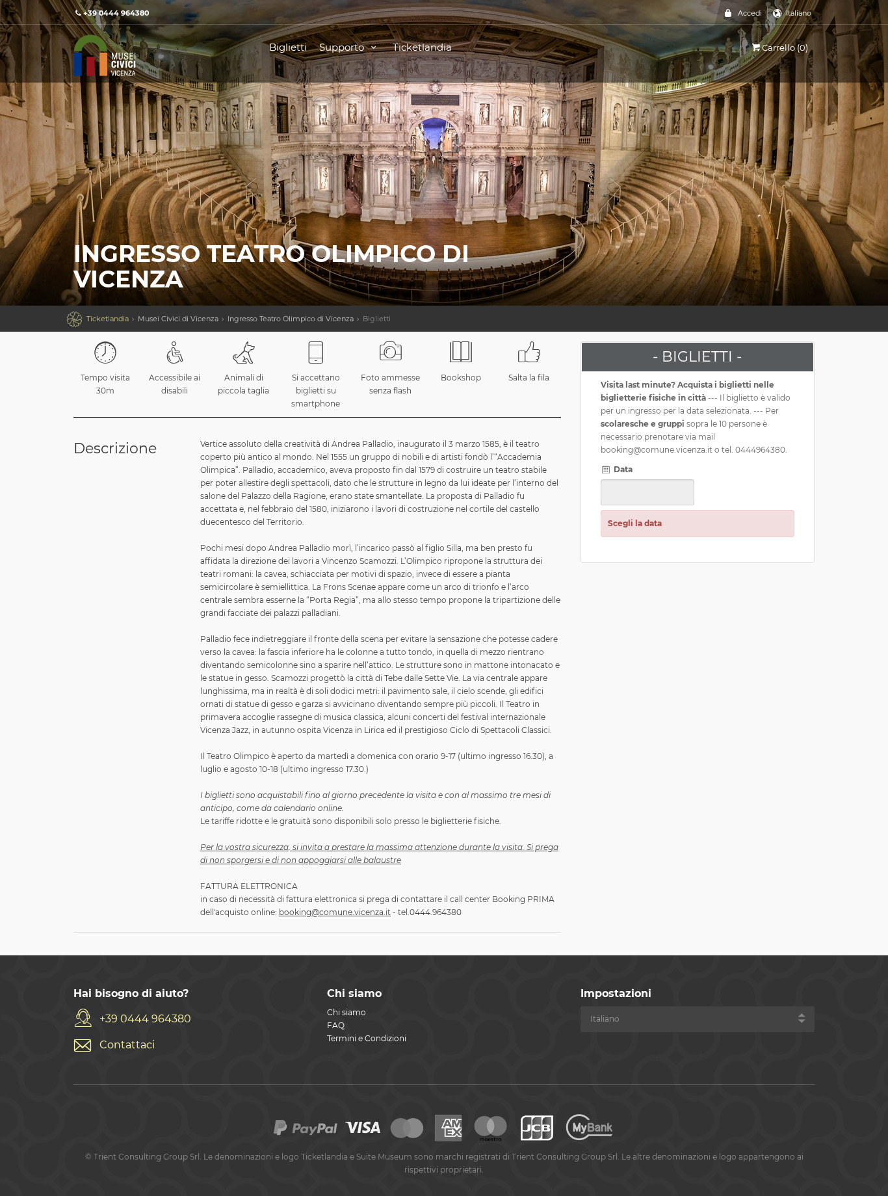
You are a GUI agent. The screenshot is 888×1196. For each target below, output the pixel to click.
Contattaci (127, 1045)
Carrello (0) (785, 47)
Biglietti (288, 47)
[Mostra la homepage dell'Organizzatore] (156, 54)
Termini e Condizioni (366, 1038)
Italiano (798, 13)
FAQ (336, 1025)
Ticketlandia (422, 47)
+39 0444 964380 (145, 1019)
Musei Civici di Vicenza (178, 318)
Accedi (750, 13)
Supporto (343, 47)
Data (622, 469)
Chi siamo (346, 1012)
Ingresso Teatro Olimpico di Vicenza (291, 318)
